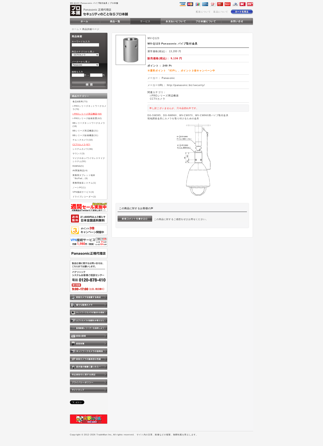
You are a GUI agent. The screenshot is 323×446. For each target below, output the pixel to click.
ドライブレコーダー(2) (84, 197)
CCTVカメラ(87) (81, 144)
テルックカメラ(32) (83, 140)
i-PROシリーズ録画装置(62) (87, 118)
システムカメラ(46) (83, 149)
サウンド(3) (79, 153)
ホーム (75, 29)
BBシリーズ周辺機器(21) (85, 131)
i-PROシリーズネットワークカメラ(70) (90, 107)
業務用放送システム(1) (84, 183)
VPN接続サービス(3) (83, 192)
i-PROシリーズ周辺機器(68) (87, 114)
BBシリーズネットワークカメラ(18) (89, 124)
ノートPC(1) (79, 187)
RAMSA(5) (78, 166)
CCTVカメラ (157, 98)
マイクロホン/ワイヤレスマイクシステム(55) (89, 159)
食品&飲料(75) (80, 101)
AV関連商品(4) (80, 170)
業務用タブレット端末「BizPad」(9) (84, 176)
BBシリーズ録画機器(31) (85, 135)
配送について (203, 11)
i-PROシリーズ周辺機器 (164, 95)
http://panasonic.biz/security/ (186, 85)
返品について (220, 11)
